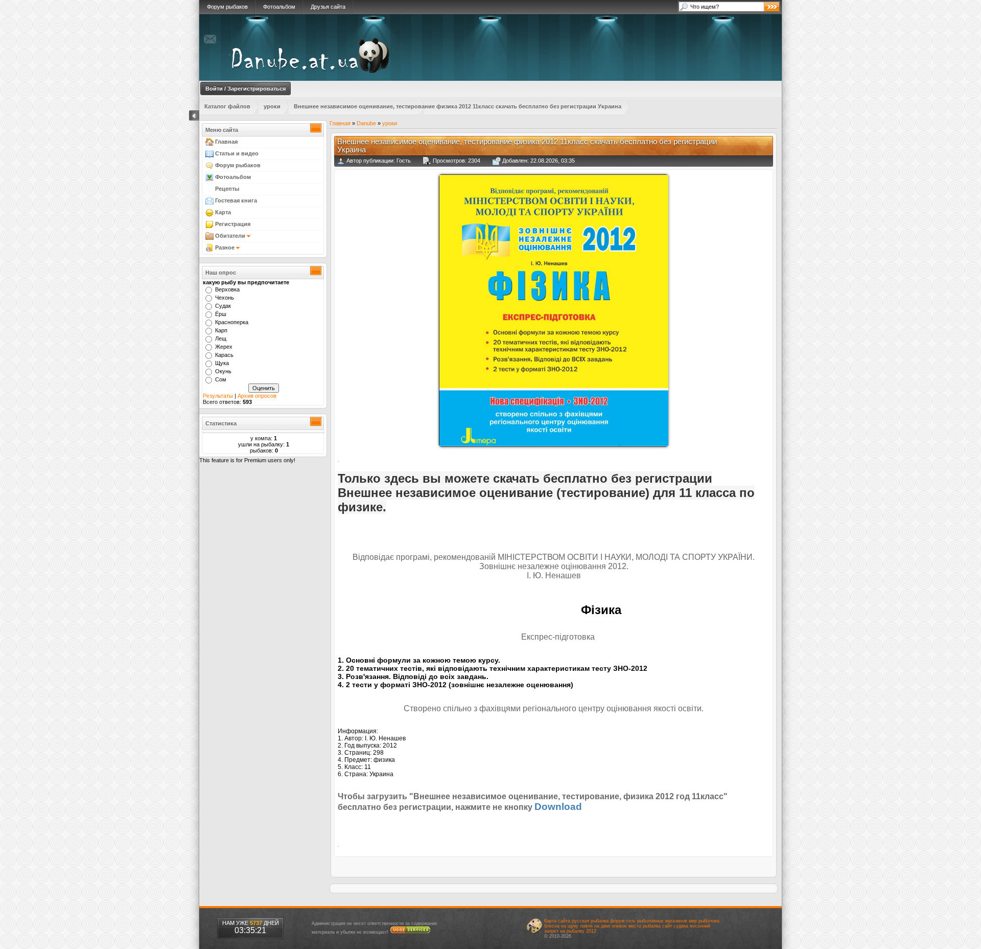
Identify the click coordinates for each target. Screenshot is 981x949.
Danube (366, 123)
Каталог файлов (227, 106)
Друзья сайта (328, 7)
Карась (224, 355)
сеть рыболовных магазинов (656, 920)
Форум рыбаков (227, 7)
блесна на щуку (561, 926)
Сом (220, 379)
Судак (223, 306)
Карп (221, 330)
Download (558, 806)
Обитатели (230, 236)
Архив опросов (257, 396)
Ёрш (220, 314)
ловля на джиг (595, 926)
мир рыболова (704, 920)
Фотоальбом (279, 7)
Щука (222, 363)
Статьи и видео (236, 153)
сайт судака (675, 926)
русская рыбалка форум (598, 920)
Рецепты (226, 189)
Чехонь (224, 298)
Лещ (220, 338)
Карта (222, 212)
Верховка (227, 289)
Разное (225, 247)
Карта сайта (557, 920)
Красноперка (231, 322)
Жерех (223, 347)
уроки (272, 106)
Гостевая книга (235, 200)
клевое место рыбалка (636, 926)
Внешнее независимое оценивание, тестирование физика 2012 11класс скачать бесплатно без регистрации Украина (457, 106)
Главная (226, 142)
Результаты (218, 396)
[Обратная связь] (210, 45)
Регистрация (232, 224)
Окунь (223, 371)
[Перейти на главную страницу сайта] (343, 75)
